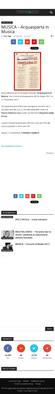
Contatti (26, 381)
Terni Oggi (7, 36)
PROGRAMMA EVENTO (11, 146)
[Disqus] (27, 294)
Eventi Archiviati (7, 22)
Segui (21, 345)
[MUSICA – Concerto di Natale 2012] (7, 247)
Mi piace (8, 345)
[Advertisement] (27, 4)
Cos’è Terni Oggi (14, 381)
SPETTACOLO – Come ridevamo (31, 219)
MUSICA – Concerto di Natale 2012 (32, 244)
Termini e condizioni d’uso (23, 384)
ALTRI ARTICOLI (9, 213)
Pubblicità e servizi (38, 381)
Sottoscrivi (47, 345)
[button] (51, 12)
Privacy (38, 384)
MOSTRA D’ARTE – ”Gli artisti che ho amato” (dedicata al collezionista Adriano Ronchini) (33, 235)
